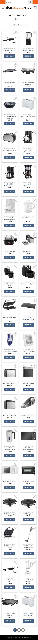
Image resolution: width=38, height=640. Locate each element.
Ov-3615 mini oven (28, 482)
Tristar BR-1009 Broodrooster (28, 614)
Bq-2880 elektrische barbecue (10, 117)
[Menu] (3, 7)
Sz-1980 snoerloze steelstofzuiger (28, 547)
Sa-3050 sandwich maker (9, 547)
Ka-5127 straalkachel (28, 351)
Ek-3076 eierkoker (9, 251)
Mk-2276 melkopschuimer (10, 448)
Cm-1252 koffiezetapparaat (9, 218)
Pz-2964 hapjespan (28, 514)
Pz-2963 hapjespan (10, 514)
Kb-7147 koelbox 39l (9, 383)
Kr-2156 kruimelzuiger (28, 416)
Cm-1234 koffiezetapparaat (9, 185)
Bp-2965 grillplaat (9, 82)
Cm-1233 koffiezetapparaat (28, 151)
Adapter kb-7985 (9, 50)
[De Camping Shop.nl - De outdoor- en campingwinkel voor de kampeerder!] (18, 7)
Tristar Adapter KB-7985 (10, 580)
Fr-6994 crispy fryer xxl (28, 284)
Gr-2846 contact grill (9, 317)
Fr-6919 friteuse (28, 251)
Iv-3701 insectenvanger (10, 351)
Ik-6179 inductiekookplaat (28, 318)
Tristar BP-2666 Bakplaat (10, 614)
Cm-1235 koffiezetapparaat (28, 185)
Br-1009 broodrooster (28, 116)
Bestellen (10, 56)
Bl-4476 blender (28, 50)
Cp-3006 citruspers (28, 218)
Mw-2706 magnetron (9, 482)
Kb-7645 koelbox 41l (9, 416)
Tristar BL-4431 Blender (28, 580)
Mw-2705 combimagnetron (28, 448)
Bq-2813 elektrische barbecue (28, 83)
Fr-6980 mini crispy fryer (10, 284)
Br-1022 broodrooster (10, 150)
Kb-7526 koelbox (28, 383)
